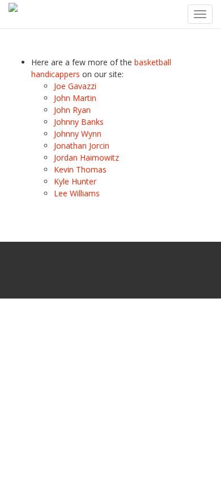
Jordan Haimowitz (86, 157)
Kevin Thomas (80, 169)
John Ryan (72, 109)
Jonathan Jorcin (81, 145)
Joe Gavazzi (75, 86)
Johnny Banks (79, 121)
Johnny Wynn (77, 133)
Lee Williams (77, 193)
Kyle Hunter (75, 181)
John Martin (75, 98)
